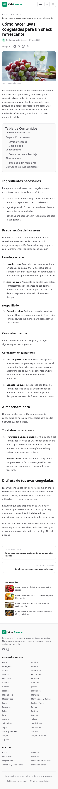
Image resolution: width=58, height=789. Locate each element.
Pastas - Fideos (38, 703)
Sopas (5, 727)
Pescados (6, 707)
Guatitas (35, 682)
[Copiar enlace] (27, 46)
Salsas (34, 719)
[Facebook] (14, 46)
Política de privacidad (41, 760)
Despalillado (16, 145)
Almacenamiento (14, 158)
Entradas (35, 678)
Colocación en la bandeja (23, 154)
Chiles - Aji (36, 670)
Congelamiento (13, 149)
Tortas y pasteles (9, 731)
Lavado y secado (18, 141)
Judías (34, 686)
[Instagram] (7, 649)
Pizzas (34, 707)
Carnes (5, 670)
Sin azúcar (7, 756)
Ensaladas (6, 678)
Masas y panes (9, 699)
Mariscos (35, 695)
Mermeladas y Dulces (41, 699)
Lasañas (5, 690)
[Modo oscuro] (47, 4)
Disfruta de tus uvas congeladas (22, 166)
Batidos (34, 662)
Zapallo (5, 739)
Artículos (15, 14)
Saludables (7, 723)
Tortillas (34, 731)
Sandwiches (36, 723)
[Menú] (53, 4)
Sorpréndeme (8, 760)
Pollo (4, 711)
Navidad (35, 752)
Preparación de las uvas (18, 137)
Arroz (4, 662)
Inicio (4, 14)
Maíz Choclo (7, 695)
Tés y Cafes (36, 727)
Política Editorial (38, 764)
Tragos (5, 735)
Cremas (5, 674)
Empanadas (36, 674)
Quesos (5, 719)
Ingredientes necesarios (18, 132)
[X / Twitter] (19, 46)
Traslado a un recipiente (22, 162)
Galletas (5, 682)
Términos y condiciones (12, 764)
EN (40, 4)
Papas (5, 703)
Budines (35, 666)
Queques (35, 715)
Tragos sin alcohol (39, 735)
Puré (4, 715)
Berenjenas (7, 666)
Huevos (5, 686)
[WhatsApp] (23, 46)
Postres (34, 711)
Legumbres (36, 690)
